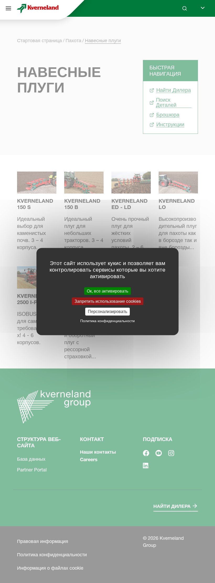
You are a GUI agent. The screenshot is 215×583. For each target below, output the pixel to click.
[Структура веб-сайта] (8, 8)
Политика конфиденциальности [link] (107, 320)
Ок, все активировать (107, 291)
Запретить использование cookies (107, 301)
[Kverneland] (38, 8)
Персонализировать (107, 311)
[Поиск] (181, 28)
